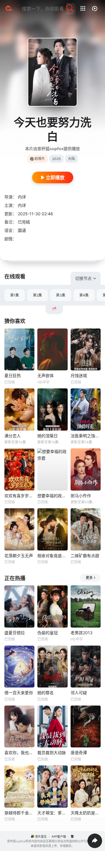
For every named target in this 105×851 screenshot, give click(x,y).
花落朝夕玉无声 (18, 555)
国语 (22, 230)
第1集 (14, 295)
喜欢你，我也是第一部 (19, 752)
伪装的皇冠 (47, 632)
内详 (22, 196)
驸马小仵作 (81, 495)
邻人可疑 (79, 692)
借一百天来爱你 (18, 692)
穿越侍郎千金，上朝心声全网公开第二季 (19, 812)
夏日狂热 (12, 375)
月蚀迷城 (79, 375)
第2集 (37, 295)
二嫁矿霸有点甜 (85, 555)
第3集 (60, 295)
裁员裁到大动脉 (51, 752)
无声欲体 (45, 375)
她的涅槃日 (47, 435)
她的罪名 (45, 692)
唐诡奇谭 (79, 752)
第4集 (84, 295)
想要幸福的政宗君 (52, 495)
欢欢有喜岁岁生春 (19, 495)
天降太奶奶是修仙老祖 (86, 812)
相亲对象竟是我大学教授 (52, 555)
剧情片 (39, 159)
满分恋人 (12, 435)
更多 (89, 577)
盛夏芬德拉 (14, 632)
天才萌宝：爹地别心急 (52, 812)
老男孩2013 (81, 632)
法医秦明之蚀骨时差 (86, 435)
